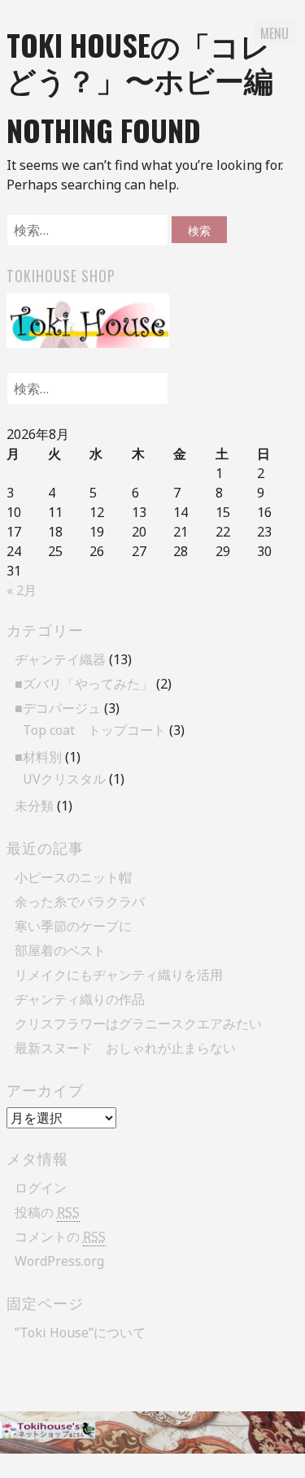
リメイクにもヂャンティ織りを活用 (119, 975)
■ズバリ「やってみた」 (84, 684)
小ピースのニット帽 (73, 877)
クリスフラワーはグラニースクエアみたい (138, 1023)
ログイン (41, 1188)
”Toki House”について (80, 1332)
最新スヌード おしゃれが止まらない (125, 1048)
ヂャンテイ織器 (60, 659)
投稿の (47, 1212)
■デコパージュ (58, 708)
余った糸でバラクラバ (80, 902)
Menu (274, 33)
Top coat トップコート (94, 730)
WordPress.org (59, 1261)
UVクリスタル (64, 779)
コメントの (60, 1236)
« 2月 (22, 590)
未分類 (34, 806)
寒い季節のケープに (73, 926)
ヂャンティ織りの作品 (80, 999)
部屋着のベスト (60, 950)
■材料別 (38, 757)
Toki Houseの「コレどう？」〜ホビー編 (140, 61)
